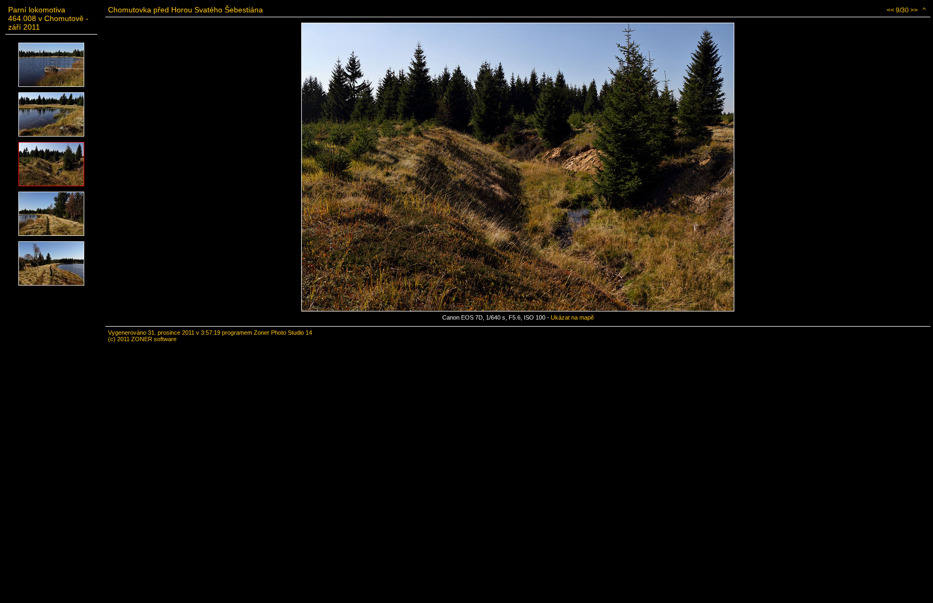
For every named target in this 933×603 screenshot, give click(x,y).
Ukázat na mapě (572, 317)
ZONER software (154, 339)
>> (914, 10)
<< (890, 10)
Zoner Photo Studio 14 (283, 332)
